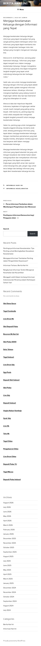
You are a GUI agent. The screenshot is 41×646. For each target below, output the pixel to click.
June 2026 (7, 512)
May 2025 (7, 570)
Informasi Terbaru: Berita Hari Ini (15, 265)
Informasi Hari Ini (14, 185)
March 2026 (8, 525)
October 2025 (8, 547)
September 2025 (10, 552)
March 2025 (8, 579)
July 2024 (7, 610)
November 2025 (9, 543)
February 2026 (9, 530)
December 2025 (9, 539)
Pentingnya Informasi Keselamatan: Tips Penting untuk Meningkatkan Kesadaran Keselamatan (18, 251)
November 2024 (9, 592)
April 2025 (7, 574)
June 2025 (7, 565)
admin (24, 17)
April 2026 (7, 521)
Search (6, 229)
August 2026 (8, 503)
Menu (22, 9)
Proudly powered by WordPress (14, 641)
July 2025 (7, 561)
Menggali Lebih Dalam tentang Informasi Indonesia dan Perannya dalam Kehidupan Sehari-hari (19, 280)
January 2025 (8, 583)
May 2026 (7, 516)
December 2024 (9, 588)
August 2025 (8, 556)
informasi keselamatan (17, 188)
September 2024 (10, 601)
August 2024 (8, 606)
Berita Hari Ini (15, 3)
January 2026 (8, 534)
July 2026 (7, 507)
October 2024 (8, 597)
